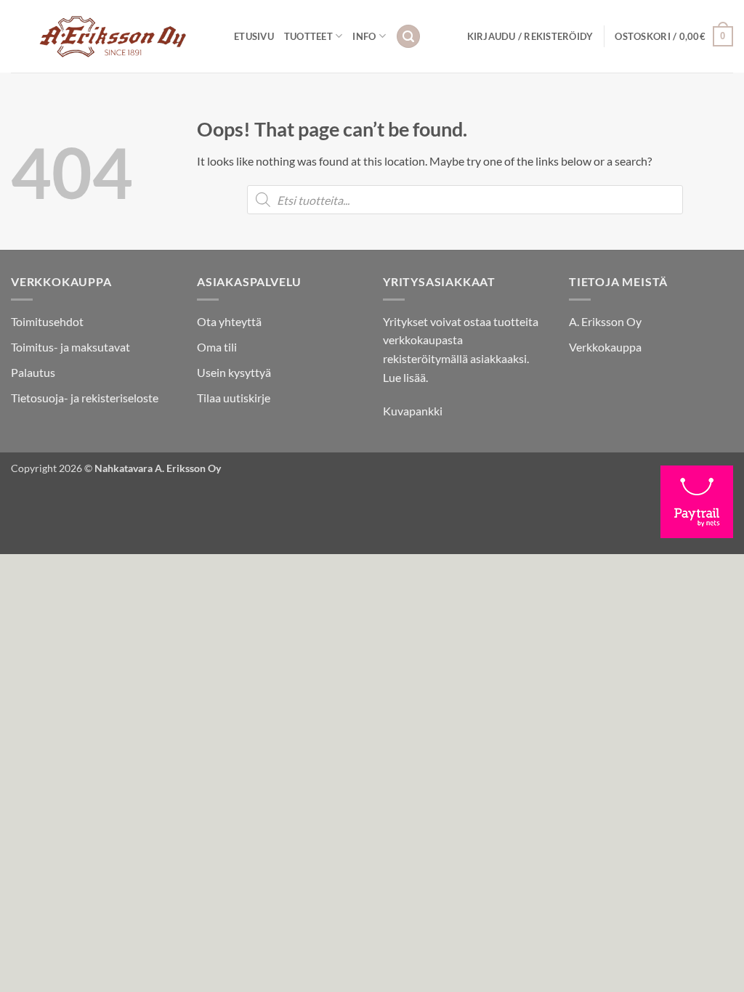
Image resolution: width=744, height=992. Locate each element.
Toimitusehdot (47, 321)
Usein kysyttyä (234, 372)
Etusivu (254, 36)
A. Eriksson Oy (605, 321)
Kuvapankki (412, 411)
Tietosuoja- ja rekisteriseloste (84, 397)
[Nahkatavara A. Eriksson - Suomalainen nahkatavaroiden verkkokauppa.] (111, 36)
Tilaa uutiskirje (233, 397)
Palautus (33, 372)
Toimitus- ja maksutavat (70, 347)
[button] (408, 37)
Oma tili (217, 347)
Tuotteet (308, 36)
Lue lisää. (405, 377)
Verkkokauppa (605, 347)
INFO (364, 36)
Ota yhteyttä (229, 321)
